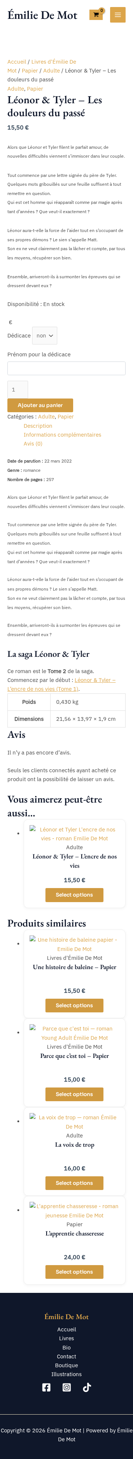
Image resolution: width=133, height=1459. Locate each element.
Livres (66, 1338)
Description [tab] (38, 425)
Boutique (66, 1365)
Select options (74, 895)
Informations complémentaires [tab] (62, 434)
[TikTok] (87, 1387)
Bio (66, 1347)
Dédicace (19, 335)
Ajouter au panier (40, 405)
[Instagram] (66, 1387)
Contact (66, 1356)
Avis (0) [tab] (33, 443)
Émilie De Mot (42, 15)
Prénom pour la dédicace (39, 354)
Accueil (16, 61)
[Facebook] (46, 1387)
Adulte (51, 70)
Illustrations (66, 1374)
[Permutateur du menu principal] (118, 15)
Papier (30, 70)
